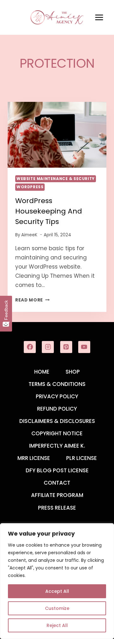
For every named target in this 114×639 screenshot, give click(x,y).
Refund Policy (57, 409)
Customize (57, 608)
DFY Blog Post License (57, 470)
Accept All (57, 591)
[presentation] (57, 135)
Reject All (57, 625)
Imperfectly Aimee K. (57, 446)
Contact (57, 483)
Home (41, 371)
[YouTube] (84, 347)
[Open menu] (99, 17)
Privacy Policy (57, 396)
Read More (32, 300)
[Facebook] (30, 347)
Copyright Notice (57, 433)
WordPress (29, 186)
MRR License (33, 458)
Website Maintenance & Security (55, 178)
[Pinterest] (66, 347)
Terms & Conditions (57, 384)
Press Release (57, 508)
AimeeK (29, 235)
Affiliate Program (57, 495)
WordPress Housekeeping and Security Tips (48, 211)
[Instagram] (48, 347)
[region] (57, 581)
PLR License (81, 458)
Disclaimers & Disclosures (57, 421)
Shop (73, 371)
